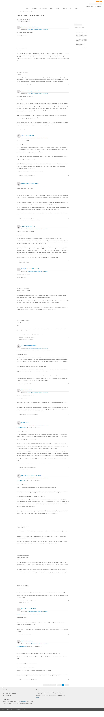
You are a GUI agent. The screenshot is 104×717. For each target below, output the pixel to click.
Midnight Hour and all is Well (28, 608)
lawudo (27, 219)
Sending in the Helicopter (27, 135)
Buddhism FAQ (23, 701)
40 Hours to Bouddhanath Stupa (29, 345)
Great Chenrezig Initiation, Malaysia (30, 27)
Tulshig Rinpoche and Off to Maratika (30, 269)
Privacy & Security (10, 709)
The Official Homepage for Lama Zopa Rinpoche (31, 11)
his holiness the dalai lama (26, 414)
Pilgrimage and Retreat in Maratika (29, 183)
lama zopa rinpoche (25, 84)
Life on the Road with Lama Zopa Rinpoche (34, 29)
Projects (64, 8)
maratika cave (34, 219)
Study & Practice (43, 8)
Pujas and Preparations (27, 641)
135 (65, 685)
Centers (50, 8)
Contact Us (4, 709)
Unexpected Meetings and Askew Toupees (31, 91)
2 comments (46, 271)
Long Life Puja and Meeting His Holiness (31, 475)
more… (37, 697)
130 (52, 685)
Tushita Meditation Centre (22, 427)
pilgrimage (38, 219)
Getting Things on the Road (28, 226)
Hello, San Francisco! (26, 390)
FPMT (70, 8)
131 (55, 685)
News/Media (34, 8)
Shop (76, 8)
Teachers (57, 8)
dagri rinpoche (24, 175)
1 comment (46, 228)
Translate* (76, 23)
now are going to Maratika (45, 306)
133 (60, 685)
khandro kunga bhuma (31, 175)
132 (57, 685)
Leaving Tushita (25, 422)
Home (27, 8)
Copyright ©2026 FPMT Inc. (19, 709)
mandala (30, 84)
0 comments (46, 29)
